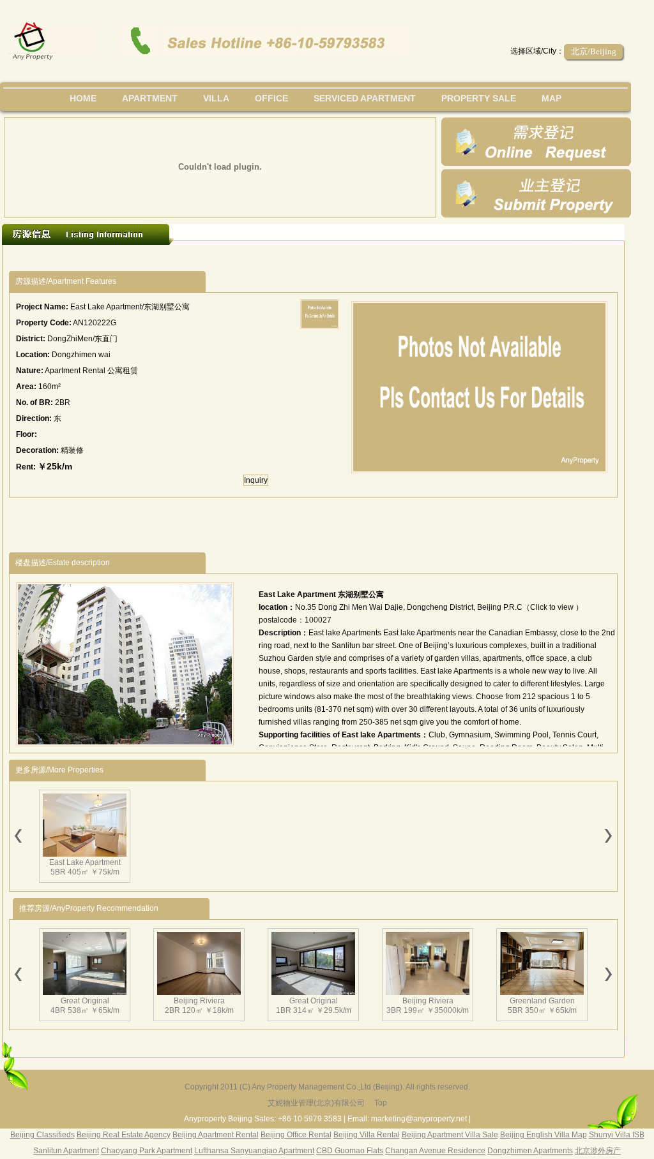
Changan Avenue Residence (435, 1150)
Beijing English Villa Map (543, 1134)
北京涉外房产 (598, 1150)
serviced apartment (365, 98)
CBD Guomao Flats (349, 1150)
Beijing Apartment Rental (215, 1134)
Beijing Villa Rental (366, 1134)
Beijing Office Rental (296, 1134)
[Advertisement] (243, 258)
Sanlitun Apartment (66, 1150)
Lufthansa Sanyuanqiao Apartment (254, 1150)
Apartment (150, 98)
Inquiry (256, 480)
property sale (478, 98)
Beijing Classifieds (42, 1134)
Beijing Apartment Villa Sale (450, 1134)
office (271, 98)
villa (216, 98)
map (551, 98)
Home (83, 98)
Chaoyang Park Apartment (146, 1150)
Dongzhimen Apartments (530, 1150)
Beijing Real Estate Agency (124, 1134)
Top (380, 1102)
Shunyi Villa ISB (616, 1134)
